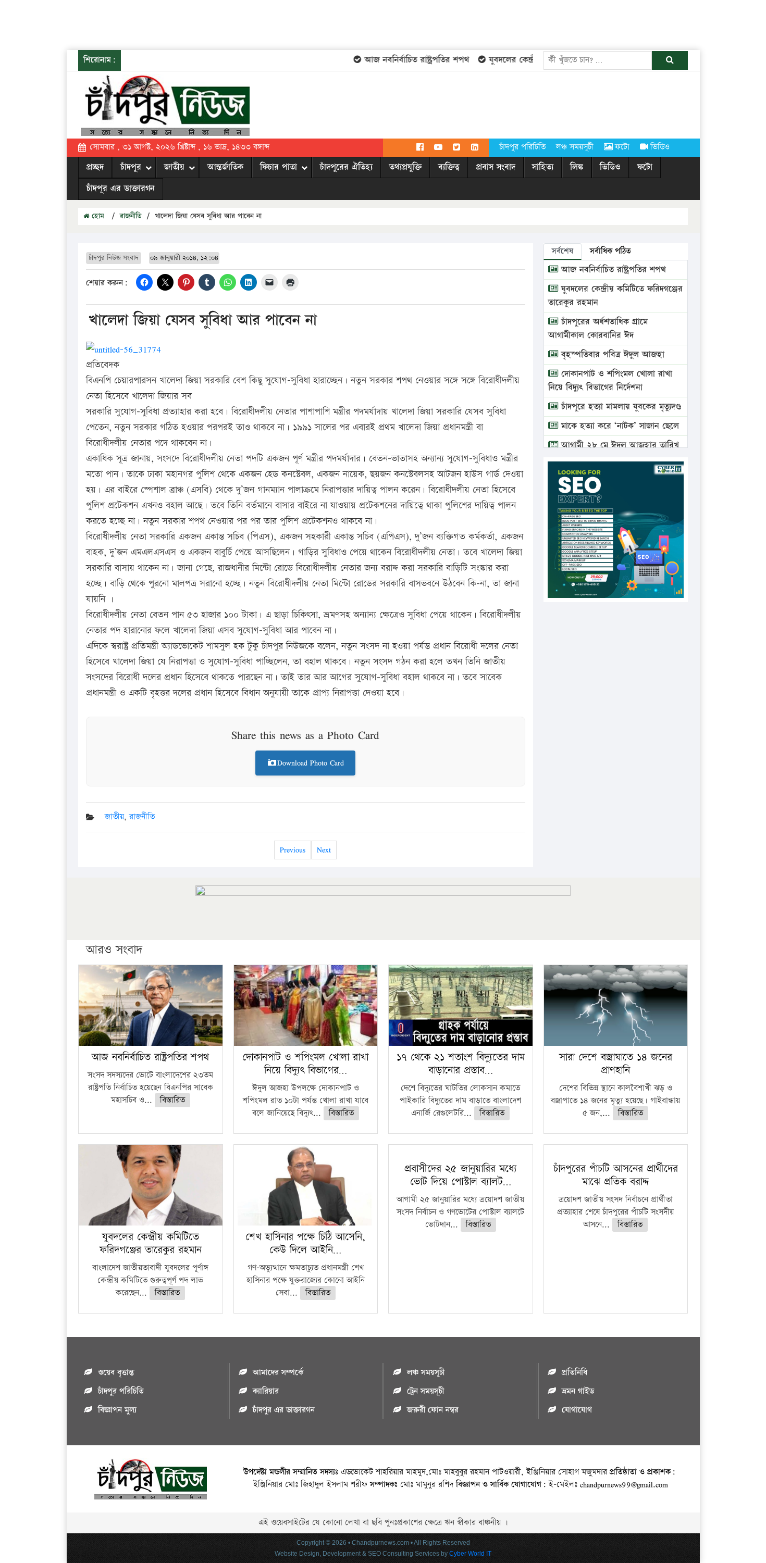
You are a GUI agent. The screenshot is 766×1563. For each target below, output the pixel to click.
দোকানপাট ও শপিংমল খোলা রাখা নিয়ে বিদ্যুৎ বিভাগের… (305, 1064)
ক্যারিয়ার (266, 1391)
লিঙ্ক (576, 167)
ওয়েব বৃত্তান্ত (116, 1373)
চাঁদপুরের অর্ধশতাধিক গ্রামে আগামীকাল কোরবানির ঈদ (598, 329)
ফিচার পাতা (278, 167)
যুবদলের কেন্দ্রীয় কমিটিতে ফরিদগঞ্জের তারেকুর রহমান (151, 1243)
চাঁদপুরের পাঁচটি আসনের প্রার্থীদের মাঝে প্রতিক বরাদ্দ (615, 1175)
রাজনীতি (131, 216)
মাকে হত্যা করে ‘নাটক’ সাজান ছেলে (618, 426)
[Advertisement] (189, 23)
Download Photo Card (310, 763)
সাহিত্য (542, 167)
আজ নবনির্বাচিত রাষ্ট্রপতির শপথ (399, 60)
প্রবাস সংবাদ (495, 167)
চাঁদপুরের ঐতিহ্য (346, 167)
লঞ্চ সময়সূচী (575, 147)
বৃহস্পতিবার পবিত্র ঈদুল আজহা (611, 354)
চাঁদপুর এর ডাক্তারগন (121, 188)
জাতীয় (174, 167)
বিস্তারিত (172, 1100)
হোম (96, 216)
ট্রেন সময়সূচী (425, 1391)
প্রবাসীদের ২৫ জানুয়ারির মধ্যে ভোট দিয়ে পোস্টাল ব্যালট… (460, 1175)
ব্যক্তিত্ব (449, 167)
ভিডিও (660, 147)
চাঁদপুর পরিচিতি (522, 147)
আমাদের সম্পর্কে (278, 1373)
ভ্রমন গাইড (578, 1391)
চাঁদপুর (130, 167)
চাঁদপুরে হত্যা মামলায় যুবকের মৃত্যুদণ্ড (620, 407)
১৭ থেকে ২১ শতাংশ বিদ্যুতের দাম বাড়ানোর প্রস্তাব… (461, 1064)
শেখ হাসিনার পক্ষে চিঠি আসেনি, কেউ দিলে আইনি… (305, 1243)
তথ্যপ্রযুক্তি (405, 167)
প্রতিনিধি (574, 1373)
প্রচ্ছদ (95, 167)
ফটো (622, 147)
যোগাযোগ (577, 1410)
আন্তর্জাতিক (225, 167)
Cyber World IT (470, 1553)
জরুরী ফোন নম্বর (433, 1410)
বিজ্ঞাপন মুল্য (117, 1410)
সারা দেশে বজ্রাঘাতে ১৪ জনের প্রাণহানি (615, 1064)
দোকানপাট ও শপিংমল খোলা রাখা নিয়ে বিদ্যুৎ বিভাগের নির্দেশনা (610, 381)
